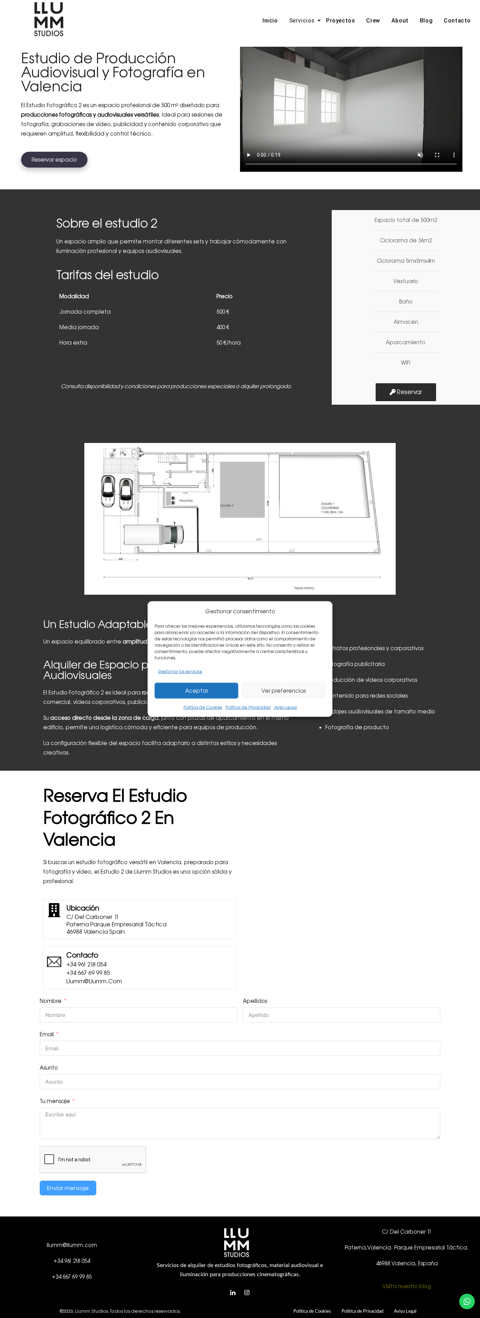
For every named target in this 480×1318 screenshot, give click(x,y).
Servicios (302, 20)
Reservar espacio (54, 159)
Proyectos (340, 20)
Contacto (457, 20)
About (400, 20)
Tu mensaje (55, 1101)
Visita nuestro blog (406, 1286)
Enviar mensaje (68, 1188)
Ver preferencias (283, 690)
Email (47, 1034)
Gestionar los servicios (180, 671)
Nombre (50, 1001)
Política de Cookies (202, 707)
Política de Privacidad (248, 707)
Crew (373, 20)
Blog (426, 20)
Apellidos (255, 1001)
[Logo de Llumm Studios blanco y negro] (48, 19)
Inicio (270, 20)
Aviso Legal (285, 707)
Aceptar (196, 690)
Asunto (49, 1067)
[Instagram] (247, 1293)
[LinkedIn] (233, 1293)
